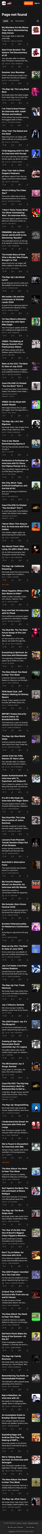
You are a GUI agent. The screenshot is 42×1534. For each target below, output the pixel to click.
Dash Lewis (15, 537)
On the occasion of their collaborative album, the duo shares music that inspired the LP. (15, 1301)
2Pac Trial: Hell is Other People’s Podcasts (13, 171)
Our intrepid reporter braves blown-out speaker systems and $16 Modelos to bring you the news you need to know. (14, 1422)
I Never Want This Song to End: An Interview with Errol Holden (15, 527)
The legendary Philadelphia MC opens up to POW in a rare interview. (14, 659)
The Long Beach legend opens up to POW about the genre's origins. (15, 470)
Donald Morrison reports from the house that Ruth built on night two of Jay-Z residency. (15, 972)
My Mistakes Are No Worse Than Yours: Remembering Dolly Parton (15, 30)
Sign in (37, 3)
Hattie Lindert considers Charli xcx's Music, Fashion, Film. (14, 597)
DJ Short (10, 452)
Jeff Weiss (15, 142)
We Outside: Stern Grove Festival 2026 (14, 905)
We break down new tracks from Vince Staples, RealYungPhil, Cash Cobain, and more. (15, 1503)
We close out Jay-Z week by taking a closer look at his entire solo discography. (14, 1009)
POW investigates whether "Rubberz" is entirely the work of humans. (15, 1343)
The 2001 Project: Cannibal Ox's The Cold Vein (15, 1273)
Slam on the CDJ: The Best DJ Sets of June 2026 (15, 947)
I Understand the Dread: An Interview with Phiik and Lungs (15, 1124)
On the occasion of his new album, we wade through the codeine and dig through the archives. (13, 639)
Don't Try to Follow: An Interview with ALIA (13, 1253)
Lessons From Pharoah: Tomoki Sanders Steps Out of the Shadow (15, 842)
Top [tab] (11, 21)
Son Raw (10, 1055)
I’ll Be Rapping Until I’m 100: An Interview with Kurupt (15, 152)
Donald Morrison (13, 432)
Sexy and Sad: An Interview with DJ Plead (15, 611)
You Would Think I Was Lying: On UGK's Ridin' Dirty (15, 547)
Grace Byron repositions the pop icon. (15, 933)
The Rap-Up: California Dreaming (13, 567)
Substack (11, 1531)
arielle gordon (16, 41)
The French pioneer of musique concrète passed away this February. (14, 1198)
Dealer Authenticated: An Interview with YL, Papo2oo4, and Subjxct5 (14, 778)
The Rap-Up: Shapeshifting (15, 1105)
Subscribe (28, 3)
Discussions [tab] (19, 21)
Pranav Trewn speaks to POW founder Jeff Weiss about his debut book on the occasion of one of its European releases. (14, 701)
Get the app (30, 1527)
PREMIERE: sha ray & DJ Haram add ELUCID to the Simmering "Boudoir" (14, 235)
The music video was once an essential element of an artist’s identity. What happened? (14, 197)
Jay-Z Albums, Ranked (13, 1005)
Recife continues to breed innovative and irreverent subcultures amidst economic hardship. (13, 1239)
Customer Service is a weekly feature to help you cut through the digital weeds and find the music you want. (14, 679)
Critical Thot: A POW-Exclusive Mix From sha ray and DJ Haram (15, 1294)
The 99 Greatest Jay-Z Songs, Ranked (13, 1065)
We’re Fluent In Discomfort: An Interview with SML (15, 1145)
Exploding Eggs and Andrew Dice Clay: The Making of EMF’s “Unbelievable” (13, 1437)
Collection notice (33, 1523)
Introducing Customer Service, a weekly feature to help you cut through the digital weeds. (15, 1486)
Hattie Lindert (13, 601)
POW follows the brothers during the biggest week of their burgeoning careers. (15, 118)
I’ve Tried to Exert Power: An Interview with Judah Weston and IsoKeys (14, 111)
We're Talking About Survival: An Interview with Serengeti (15, 1460)
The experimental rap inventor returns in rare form (14, 869)
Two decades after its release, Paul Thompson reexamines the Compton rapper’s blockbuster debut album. (14, 59)
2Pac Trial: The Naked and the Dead (14, 132)
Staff (10, 1013)
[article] (21, 35)
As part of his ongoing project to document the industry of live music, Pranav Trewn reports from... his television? (15, 306)
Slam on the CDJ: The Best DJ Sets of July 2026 (15, 365)
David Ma (14, 895)
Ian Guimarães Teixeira (16, 1244)
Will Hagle (12, 413)
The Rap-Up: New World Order (13, 737)
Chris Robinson (13, 80)
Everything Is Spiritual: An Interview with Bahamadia (15, 653)
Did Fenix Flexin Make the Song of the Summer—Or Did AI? (14, 1336)
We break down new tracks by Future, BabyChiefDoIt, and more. (15, 1109)
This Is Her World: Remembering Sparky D (13, 442)
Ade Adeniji (11, 474)
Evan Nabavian (13, 873)
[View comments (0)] (12, 44)
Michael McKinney (14, 374)
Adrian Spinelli (13, 853)
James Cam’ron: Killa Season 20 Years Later (13, 757)
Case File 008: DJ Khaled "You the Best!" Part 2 (14, 384)
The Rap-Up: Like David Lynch (13, 278)
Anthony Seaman (14, 100)
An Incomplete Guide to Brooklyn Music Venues (13, 1416)
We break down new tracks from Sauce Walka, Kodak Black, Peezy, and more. (15, 1217)
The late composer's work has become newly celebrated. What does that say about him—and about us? (15, 827)
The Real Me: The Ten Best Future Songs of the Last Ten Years (15, 633)
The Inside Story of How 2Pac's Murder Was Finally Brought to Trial (15, 257)
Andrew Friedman (17, 1283)
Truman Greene (13, 1426)
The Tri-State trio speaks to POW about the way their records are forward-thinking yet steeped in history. (15, 785)
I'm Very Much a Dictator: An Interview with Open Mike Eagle (14, 322)
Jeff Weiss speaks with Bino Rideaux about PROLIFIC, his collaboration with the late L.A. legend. (14, 351)
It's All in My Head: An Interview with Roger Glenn (15, 799)
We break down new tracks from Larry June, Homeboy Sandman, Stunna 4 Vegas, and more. (15, 992)
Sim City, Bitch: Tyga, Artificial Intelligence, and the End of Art (14, 486)
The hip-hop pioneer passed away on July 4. (15, 448)
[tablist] (14, 21)
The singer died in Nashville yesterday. (13, 37)
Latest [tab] (5, 21)
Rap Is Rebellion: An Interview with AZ (11, 1396)
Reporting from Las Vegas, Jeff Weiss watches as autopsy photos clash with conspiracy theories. (15, 138)
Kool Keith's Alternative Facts (13, 863)
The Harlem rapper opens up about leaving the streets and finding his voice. (13, 533)
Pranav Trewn (13, 310)
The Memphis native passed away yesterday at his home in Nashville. (15, 1382)
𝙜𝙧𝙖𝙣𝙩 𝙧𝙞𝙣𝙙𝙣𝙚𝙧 (16, 1347)
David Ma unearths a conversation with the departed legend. (14, 891)
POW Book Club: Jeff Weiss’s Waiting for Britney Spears (15, 694)
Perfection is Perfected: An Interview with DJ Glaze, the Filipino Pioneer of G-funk (15, 463)
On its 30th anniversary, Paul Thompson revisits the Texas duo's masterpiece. (13, 553)
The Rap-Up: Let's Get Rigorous (12, 422)
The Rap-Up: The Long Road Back (15, 90)
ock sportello (12, 496)
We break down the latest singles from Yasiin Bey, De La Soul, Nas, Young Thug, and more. (15, 96)
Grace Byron (12, 937)
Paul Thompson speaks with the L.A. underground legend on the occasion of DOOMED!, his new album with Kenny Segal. (15, 328)
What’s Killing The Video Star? (14, 191)
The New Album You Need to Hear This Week (14, 673)
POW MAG (11, 355)
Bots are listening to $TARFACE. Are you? (14, 492)
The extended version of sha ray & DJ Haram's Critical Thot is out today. (15, 242)
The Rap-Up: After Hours (14, 1499)
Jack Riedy (12, 223)
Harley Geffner (13, 577)
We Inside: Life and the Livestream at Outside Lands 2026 (13, 299)
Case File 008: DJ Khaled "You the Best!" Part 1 (14, 506)
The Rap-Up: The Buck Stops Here (13, 1211)
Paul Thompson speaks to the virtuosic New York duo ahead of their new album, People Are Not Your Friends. (15, 1131)
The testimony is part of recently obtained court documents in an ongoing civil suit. (15, 723)
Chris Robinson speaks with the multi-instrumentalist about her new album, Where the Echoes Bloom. (14, 1259)
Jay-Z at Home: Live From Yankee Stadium (14, 967)
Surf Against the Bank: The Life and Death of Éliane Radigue (15, 1191)
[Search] (37, 21)
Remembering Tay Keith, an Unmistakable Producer (15, 1377)
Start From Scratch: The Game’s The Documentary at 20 (14, 52)
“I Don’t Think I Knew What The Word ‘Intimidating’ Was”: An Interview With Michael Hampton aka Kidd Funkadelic (15, 213)
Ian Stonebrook (17, 767)
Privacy (19, 1523)
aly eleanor (12, 1202)
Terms (24, 1523)
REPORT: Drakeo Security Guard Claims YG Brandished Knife (14, 717)
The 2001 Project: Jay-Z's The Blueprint (14, 1022)
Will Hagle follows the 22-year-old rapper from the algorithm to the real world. (15, 408)
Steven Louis (13, 288)
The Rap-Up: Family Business (11, 1357)
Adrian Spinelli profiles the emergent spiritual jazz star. (13, 849)
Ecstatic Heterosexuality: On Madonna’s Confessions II (15, 926)
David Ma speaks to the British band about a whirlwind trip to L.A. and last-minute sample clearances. (14, 1444)
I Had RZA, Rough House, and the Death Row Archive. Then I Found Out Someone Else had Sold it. (15, 1093)
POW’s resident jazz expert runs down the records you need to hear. (14, 76)
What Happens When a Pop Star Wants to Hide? (15, 592)
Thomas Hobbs (17, 162)
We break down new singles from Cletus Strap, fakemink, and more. (15, 428)
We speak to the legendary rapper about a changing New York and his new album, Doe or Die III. (15, 1402)
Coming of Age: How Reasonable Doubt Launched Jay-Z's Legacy (14, 1044)
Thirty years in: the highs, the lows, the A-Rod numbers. (13, 1070)
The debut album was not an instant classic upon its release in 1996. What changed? (15, 1051)
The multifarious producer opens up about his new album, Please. (15, 617)
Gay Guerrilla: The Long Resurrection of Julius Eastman (13, 820)
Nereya (9, 1155)
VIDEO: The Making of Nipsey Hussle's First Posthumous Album (12, 344)
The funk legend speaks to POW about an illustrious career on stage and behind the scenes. (14, 219)
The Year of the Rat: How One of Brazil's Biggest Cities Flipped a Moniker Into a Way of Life (14, 1233)
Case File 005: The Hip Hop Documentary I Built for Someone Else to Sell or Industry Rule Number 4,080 (15, 1086)
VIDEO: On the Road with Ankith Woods (14, 403)
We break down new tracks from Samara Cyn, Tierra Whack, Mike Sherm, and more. (15, 1363)
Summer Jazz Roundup (13, 72)
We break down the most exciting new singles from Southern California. (15, 573)
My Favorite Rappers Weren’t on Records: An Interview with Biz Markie (14, 884)
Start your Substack (16, 1527)
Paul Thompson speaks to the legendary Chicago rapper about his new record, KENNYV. (15, 1466)
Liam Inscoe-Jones (14, 831)
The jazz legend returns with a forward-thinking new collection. (15, 805)
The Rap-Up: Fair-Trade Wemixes (13, 986)
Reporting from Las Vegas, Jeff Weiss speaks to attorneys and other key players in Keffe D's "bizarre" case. (14, 264)
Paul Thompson (17, 63)
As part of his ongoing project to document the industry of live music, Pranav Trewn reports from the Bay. (15, 911)
